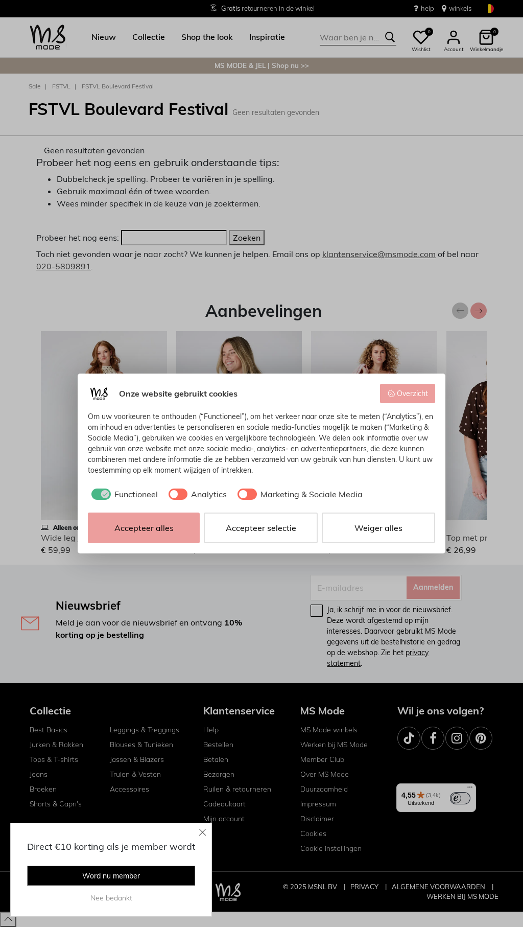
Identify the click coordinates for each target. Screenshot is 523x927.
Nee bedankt (111, 897)
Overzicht (412, 393)
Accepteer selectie (261, 528)
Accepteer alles (144, 528)
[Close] (203, 832)
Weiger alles (378, 528)
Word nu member (111, 875)
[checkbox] (123, 494)
